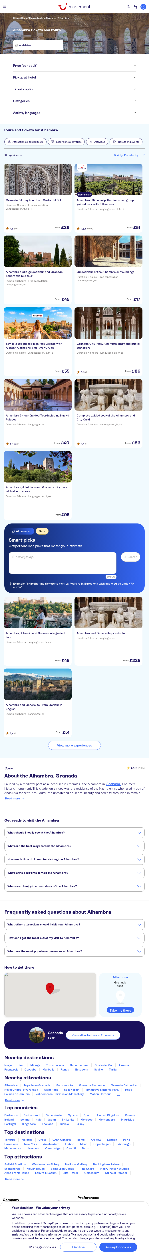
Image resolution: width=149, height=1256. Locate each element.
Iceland (25, 1119)
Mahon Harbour (100, 1094)
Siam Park (51, 1089)
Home (16, 18)
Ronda (65, 1069)
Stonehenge (12, 1168)
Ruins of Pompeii (116, 1173)
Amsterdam (51, 1144)
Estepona (81, 1069)
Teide (128, 1089)
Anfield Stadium (15, 1164)
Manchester (12, 1148)
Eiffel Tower (70, 1173)
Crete (43, 1139)
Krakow (96, 1139)
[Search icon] (128, 6)
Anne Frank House (16, 1173)
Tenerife (9, 1139)
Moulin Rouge (36, 1168)
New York (30, 1144)
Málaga (35, 1065)
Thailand (47, 1124)
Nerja (8, 1065)
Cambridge (53, 1148)
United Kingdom (108, 1115)
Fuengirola (11, 1069)
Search (132, 557)
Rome (81, 1139)
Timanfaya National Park (102, 1089)
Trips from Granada (37, 1085)
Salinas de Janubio (17, 1094)
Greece (130, 1115)
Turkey (79, 1124)
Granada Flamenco (92, 1085)
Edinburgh (123, 1144)
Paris (126, 1139)
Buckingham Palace (106, 1164)
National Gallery (76, 1164)
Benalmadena (79, 1065)
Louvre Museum (46, 1173)
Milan (83, 1144)
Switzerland (32, 1115)
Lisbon (69, 1144)
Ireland (9, 1119)
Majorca (27, 1139)
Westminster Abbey (45, 1164)
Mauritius (127, 1119)
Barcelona (11, 1144)
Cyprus (73, 1115)
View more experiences (74, 745)
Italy (38, 1119)
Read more (12, 798)
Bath (85, 1148)
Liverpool (33, 1148)
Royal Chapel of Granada (21, 1089)
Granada (113, 784)
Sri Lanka (68, 1119)
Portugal (10, 1124)
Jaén (21, 1065)
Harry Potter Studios (114, 1168)
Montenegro (106, 1119)
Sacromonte (64, 1085)
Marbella (49, 1069)
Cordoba (31, 1069)
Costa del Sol (103, 1065)
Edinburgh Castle (62, 1168)
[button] (25, 141)
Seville (98, 1069)
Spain (24, 18)
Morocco (86, 1119)
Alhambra (63, 18)
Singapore (29, 1124)
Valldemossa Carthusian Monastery (60, 1094)
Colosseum (91, 1173)
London (112, 1139)
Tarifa (113, 1069)
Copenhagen (101, 1144)
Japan (51, 1119)
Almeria (123, 1065)
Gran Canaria (62, 1139)
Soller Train (71, 1089)
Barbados (11, 1115)
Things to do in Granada (43, 18)
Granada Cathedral (124, 1085)
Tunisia (64, 1124)
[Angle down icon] (86, 65)
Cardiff (71, 1148)
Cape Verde (54, 1115)
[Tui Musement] (74, 6)
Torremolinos (55, 1065)
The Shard (87, 1168)
